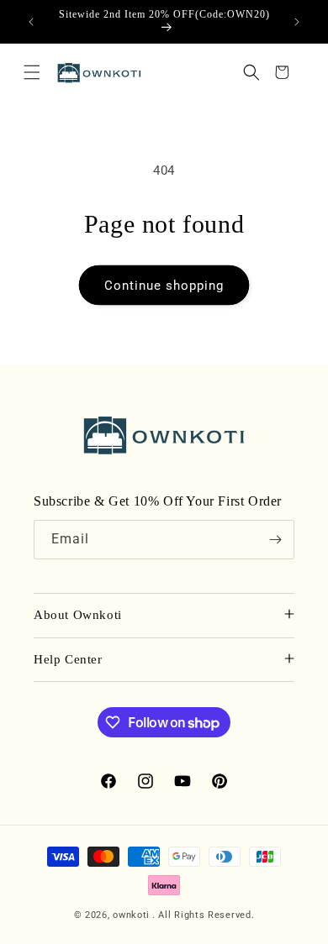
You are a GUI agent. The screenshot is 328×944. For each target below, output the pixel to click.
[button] (32, 72)
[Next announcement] (296, 21)
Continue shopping (164, 285)
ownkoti (131, 915)
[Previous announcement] (31, 21)
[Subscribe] (275, 539)
